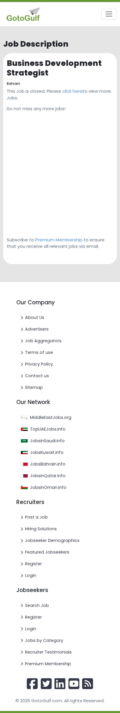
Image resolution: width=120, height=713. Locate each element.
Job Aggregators (43, 341)
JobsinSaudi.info (47, 441)
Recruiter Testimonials (48, 652)
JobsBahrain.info (48, 464)
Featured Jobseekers (47, 552)
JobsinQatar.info (48, 476)
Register (33, 564)
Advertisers (37, 329)
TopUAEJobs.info (48, 429)
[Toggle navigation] (109, 14)
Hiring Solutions (41, 529)
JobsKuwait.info (46, 452)
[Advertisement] (60, 172)
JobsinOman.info (48, 487)
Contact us (37, 376)
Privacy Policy (39, 364)
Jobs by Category (44, 640)
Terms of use (39, 352)
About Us (34, 317)
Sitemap (34, 387)
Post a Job (36, 517)
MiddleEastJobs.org (50, 417)
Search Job (37, 605)
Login (30, 575)
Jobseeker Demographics (52, 540)
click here (72, 91)
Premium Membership (58, 240)
